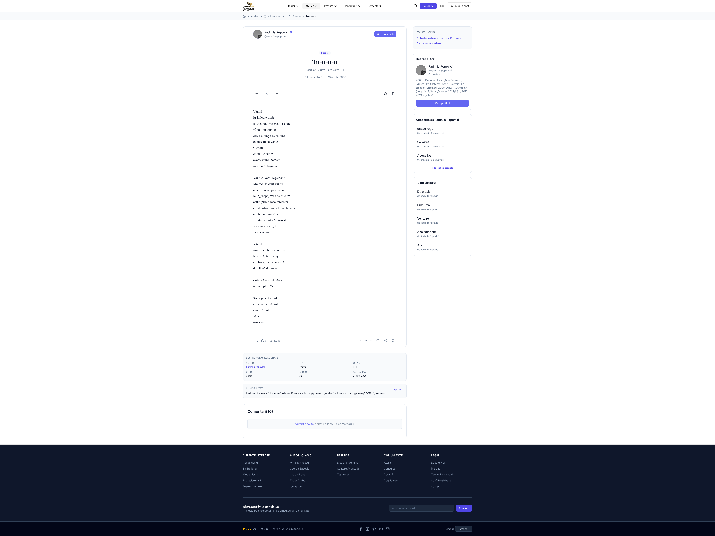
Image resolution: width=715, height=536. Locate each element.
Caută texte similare (429, 43)
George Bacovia (299, 468)
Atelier (309, 5)
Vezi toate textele (442, 167)
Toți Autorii (343, 474)
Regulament (391, 480)
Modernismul (250, 474)
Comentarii (374, 5)
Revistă (328, 5)
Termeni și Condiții (442, 474)
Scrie (430, 5)
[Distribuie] (385, 340)
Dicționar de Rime (347, 462)
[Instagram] (367, 529)
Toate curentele (252, 486)
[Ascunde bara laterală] (393, 93)
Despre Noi (438, 462)
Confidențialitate (441, 480)
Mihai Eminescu (299, 462)
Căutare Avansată (348, 468)
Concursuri (350, 5)
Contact (436, 486)
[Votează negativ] (371, 340)
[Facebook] (361, 529)
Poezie (296, 16)
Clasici (290, 5)
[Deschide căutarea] (415, 6)
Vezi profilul (442, 103)
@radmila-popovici (275, 16)
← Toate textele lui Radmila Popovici (439, 38)
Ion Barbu (296, 486)
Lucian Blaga (298, 474)
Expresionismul (252, 480)
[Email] (388, 529)
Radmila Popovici (255, 366)
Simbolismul (250, 468)
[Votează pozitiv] (360, 340)
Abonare (464, 508)
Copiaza (397, 389)
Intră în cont (461, 5)
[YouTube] (381, 529)
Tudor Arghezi (298, 480)
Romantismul (250, 462)
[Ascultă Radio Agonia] (442, 6)
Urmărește (388, 34)
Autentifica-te (304, 424)
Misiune (435, 468)
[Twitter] (374, 529)
